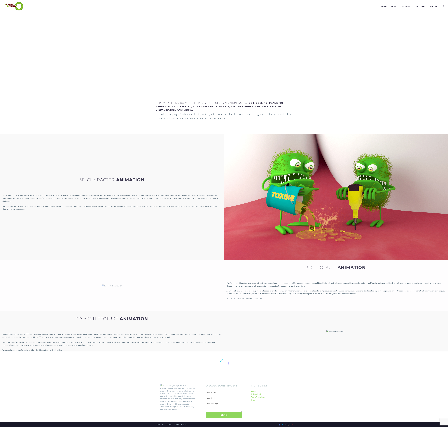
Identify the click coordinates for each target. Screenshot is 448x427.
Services (406, 6)
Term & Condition (258, 397)
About (394, 6)
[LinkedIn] (282, 424)
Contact (434, 6)
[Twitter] (285, 424)
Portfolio (420, 6)
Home (384, 6)
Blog (253, 400)
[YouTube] (291, 424)
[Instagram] (288, 424)
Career (254, 391)
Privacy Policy (256, 394)
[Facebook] (279, 424)
